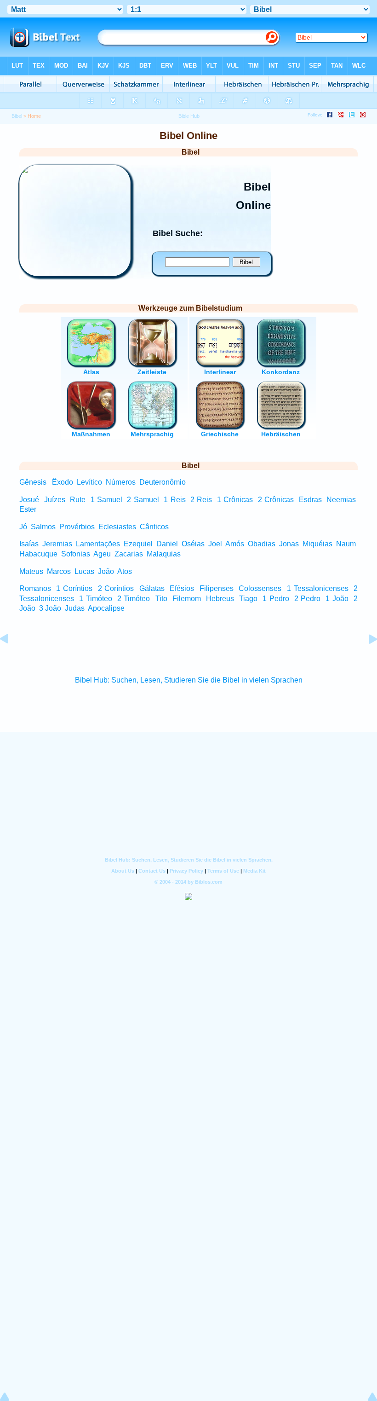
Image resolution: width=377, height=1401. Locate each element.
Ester (27, 509)
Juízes (54, 500)
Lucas (84, 571)
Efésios (182, 588)
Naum (346, 544)
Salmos (43, 527)
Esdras (310, 500)
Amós (234, 544)
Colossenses (260, 588)
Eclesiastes (117, 527)
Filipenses (217, 588)
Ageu (102, 554)
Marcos (59, 571)
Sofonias (75, 554)
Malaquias (164, 554)
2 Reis (201, 500)
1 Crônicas (235, 500)
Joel (215, 544)
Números (121, 482)
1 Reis (174, 500)
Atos (124, 571)
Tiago (248, 598)
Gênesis (32, 482)
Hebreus (220, 598)
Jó (23, 527)
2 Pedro (307, 598)
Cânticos (154, 527)
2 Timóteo (133, 598)
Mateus (31, 571)
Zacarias (128, 554)
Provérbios (77, 527)
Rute (78, 500)
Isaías (29, 544)
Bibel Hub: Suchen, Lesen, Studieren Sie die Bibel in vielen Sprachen (189, 680)
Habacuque (38, 554)
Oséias (193, 544)
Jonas (289, 544)
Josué (29, 500)
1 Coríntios (74, 588)
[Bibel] (75, 274)
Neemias (341, 500)
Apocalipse (106, 608)
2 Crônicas (276, 500)
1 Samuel (106, 500)
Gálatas (152, 588)
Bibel (16, 116)
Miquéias (317, 544)
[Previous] (11, 660)
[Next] (365, 660)
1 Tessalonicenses (317, 588)
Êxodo (62, 482)
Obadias (261, 544)
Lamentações (98, 544)
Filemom (186, 598)
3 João (50, 608)
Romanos (35, 588)
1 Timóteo (95, 598)
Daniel (167, 544)
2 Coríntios (116, 588)
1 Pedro (276, 598)
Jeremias (57, 544)
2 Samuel (143, 500)
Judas (75, 608)
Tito (161, 598)
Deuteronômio (162, 482)
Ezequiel (138, 544)
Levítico (89, 482)
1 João (337, 598)
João (106, 571)
